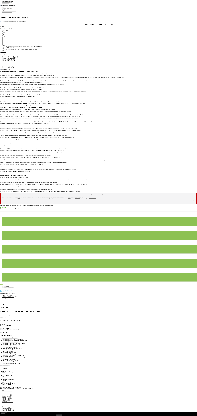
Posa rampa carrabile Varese (7, 408)
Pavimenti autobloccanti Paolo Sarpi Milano (12, 339)
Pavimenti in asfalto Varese (6, 404)
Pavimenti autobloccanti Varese (7, 403)
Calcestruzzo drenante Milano (7, 391)
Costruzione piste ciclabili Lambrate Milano (9, 296)
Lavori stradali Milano (6, 400)
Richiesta (4, 36)
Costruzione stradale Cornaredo (9, 347)
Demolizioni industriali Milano (7, 398)
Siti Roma (31, 388)
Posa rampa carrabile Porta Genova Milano (12, 348)
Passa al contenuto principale (7, 2)
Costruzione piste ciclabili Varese (7, 395)
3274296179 (7, 328)
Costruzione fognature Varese (7, 393)
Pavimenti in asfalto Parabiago (9, 354)
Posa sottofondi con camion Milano (8, 409)
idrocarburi (14, 197)
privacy (41, 46)
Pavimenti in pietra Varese (6, 406)
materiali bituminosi (92, 198)
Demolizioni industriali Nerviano (9, 338)
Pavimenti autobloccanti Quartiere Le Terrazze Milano (14, 340)
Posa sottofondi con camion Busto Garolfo (40, 205)
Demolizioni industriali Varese (7, 399)
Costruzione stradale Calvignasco (10, 361)
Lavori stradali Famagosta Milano (10, 360)
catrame (69, 198)
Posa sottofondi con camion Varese (8, 410)
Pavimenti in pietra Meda (8, 356)
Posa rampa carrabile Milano (7, 407)
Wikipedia (194, 200)
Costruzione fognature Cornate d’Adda (11, 363)
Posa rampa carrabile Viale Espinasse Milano (12, 346)
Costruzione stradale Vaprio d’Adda (8, 297)
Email (3, 34)
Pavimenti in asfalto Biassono (9, 359)
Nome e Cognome (5, 30)
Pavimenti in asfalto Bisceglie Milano (11, 344)
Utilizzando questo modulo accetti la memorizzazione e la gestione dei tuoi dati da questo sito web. (22, 49)
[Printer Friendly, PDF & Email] (3, 207)
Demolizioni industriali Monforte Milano (11, 350)
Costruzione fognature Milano (7, 392)
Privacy (3, 45)
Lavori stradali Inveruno (7, 351)
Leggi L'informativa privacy (5, 387)
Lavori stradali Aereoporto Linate (10, 342)
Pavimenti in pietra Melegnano (9, 352)
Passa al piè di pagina (5, 3)
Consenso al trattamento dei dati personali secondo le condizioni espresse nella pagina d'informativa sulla (24, 46)
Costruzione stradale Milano (7, 396)
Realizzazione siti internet (14, 388)
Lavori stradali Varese (5, 401)
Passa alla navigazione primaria (7, 1)
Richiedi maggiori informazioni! (11, 329)
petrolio (18, 198)
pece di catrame (77, 198)
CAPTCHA (4, 50)
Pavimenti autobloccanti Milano (7, 402)
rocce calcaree (53, 197)
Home (3, 390)
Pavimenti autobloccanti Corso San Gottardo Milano (14, 358)
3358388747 (8, 325)
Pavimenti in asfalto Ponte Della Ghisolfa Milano (13, 343)
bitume (30, 197)
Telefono (4, 32)
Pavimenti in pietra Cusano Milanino (8, 295)
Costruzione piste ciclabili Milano (7, 394)
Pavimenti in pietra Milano (6, 405)
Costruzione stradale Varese (6, 397)
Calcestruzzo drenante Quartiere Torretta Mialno (13, 355)
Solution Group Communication (24, 388)
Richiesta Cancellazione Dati (16, 387)
